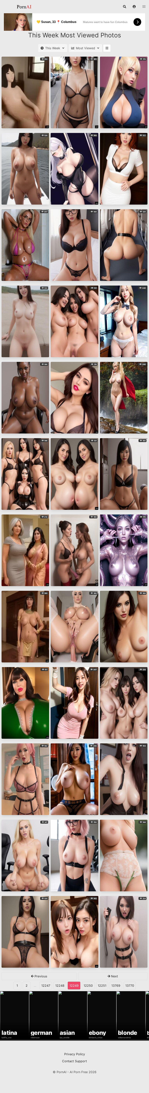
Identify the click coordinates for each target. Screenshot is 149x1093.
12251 (102, 985)
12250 (88, 985)
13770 (129, 985)
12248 (59, 985)
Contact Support (74, 1061)
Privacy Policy (74, 1054)
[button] (134, 7)
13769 (115, 985)
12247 (45, 985)
